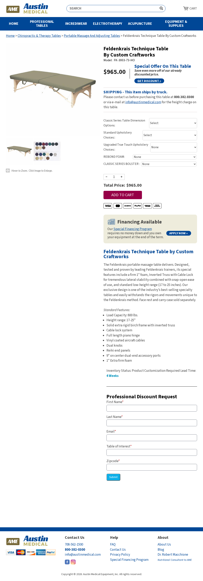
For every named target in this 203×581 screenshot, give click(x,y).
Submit (113, 477)
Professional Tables (42, 23)
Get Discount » (149, 81)
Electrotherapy (107, 23)
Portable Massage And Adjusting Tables (92, 35)
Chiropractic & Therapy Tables (39, 35)
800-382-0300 (75, 549)
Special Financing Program (132, 229)
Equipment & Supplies (176, 23)
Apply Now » (178, 233)
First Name (115, 402)
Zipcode (113, 461)
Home (13, 23)
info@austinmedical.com (143, 102)
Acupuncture (140, 23)
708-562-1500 (74, 544)
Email (111, 431)
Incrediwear (76, 23)
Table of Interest (119, 446)
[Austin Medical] (27, 8)
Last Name (114, 417)
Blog (161, 549)
